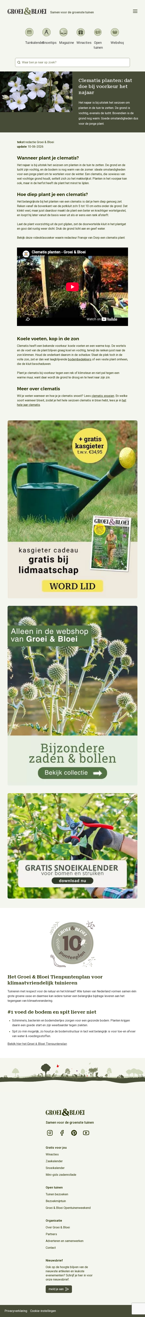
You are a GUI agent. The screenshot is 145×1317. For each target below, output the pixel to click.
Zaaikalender (54, 1161)
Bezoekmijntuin (56, 1201)
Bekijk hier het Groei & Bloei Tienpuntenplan (37, 1043)
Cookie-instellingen (43, 1311)
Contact (51, 1247)
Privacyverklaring (16, 1311)
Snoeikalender (55, 1168)
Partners (51, 1234)
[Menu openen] (135, 11)
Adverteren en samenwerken (64, 1241)
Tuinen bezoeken (57, 1194)
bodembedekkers (79, 359)
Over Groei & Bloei (58, 1227)
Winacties (52, 1154)
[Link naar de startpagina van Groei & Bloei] (65, 1112)
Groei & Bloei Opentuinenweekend (68, 1208)
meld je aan (56, 1289)
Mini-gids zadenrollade (61, 1174)
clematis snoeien (103, 396)
